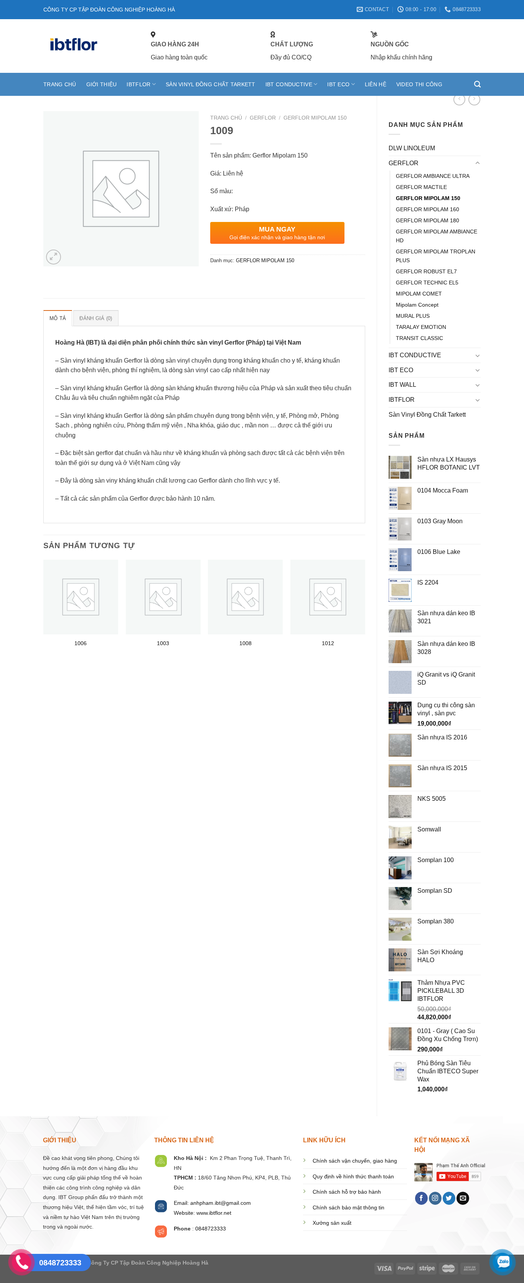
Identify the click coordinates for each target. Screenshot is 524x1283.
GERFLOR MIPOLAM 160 (427, 209)
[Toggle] (478, 163)
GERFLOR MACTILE (421, 187)
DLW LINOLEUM (412, 148)
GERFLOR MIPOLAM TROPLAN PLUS (435, 255)
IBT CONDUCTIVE (288, 84)
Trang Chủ (59, 84)
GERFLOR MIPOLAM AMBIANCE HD (436, 235)
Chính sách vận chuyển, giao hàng (355, 1161)
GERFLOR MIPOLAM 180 (427, 220)
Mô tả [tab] (57, 318)
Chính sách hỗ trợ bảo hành (347, 1192)
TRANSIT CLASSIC (419, 338)
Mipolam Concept (417, 305)
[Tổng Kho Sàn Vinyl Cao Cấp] (91, 46)
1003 (163, 643)
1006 (80, 643)
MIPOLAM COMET (419, 294)
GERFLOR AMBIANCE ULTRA (433, 176)
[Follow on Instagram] (435, 1198)
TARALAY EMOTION (421, 327)
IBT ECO (338, 84)
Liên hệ (375, 84)
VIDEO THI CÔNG (419, 84)
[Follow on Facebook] (421, 1198)
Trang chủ (226, 118)
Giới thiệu (101, 84)
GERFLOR (404, 163)
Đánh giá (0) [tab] (95, 318)
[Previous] (43, 611)
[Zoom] (53, 257)
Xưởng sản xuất (332, 1223)
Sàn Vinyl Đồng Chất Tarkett (210, 84)
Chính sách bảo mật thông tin (348, 1208)
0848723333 (210, 1229)
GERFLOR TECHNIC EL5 (427, 282)
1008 (245, 643)
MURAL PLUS (413, 316)
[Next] (365, 611)
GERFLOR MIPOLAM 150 (428, 198)
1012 (328, 643)
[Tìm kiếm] (477, 84)
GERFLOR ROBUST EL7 (426, 271)
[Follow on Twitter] (449, 1198)
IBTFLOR (138, 84)
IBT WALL (402, 384)
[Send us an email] (462, 1198)
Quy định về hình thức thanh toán (353, 1177)
